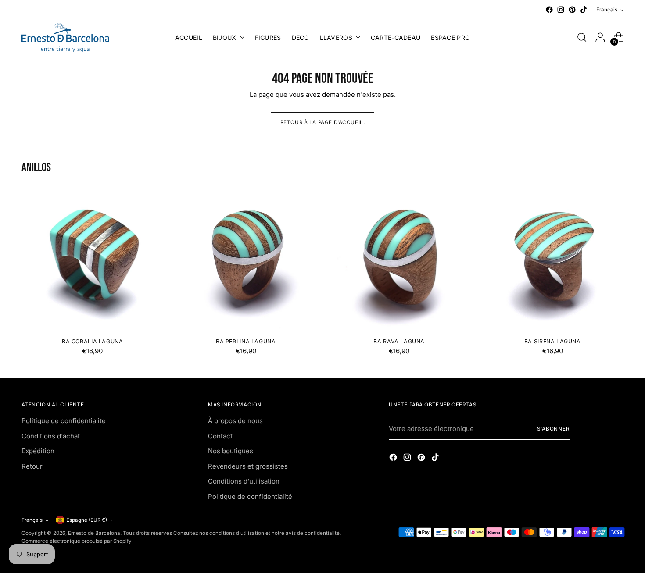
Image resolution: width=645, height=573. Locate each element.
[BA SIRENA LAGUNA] (552, 259)
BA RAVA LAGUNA (399, 341)
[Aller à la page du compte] (600, 37)
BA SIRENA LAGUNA (552, 341)
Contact (220, 436)
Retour (32, 466)
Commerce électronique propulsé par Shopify (77, 541)
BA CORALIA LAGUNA (92, 341)
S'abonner (553, 429)
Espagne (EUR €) (86, 520)
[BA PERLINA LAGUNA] (246, 259)
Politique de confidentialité (64, 420)
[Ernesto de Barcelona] (65, 37)
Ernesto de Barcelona (94, 533)
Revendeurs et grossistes (248, 466)
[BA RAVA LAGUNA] (399, 259)
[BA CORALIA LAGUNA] (93, 259)
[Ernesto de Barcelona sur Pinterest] (572, 10)
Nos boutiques (230, 451)
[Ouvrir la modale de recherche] (582, 37)
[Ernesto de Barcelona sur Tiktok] (584, 10)
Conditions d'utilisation (244, 481)
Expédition (38, 451)
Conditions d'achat (51, 436)
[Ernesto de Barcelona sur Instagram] (561, 10)
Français (606, 10)
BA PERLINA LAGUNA (246, 341)
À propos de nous (235, 420)
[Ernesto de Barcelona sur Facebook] (549, 10)
